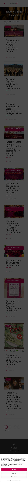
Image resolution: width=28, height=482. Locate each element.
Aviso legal (9, 480)
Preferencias (14, 476)
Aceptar (14, 469)
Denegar (14, 473)
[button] (26, 455)
